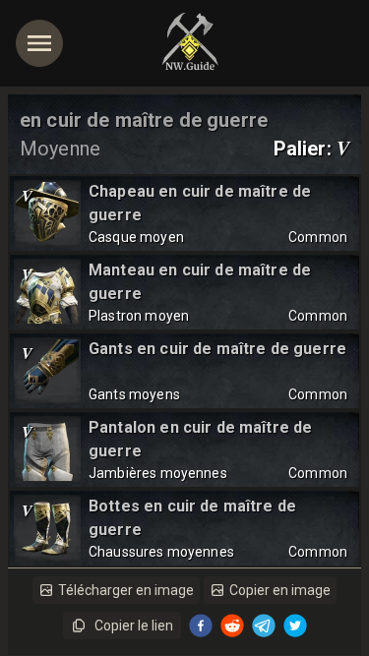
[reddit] (232, 625)
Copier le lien (133, 625)
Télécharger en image (126, 590)
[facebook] (201, 625)
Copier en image (280, 590)
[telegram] (264, 625)
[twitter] (295, 625)
